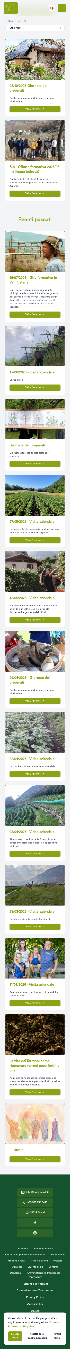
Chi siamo (22, 1249)
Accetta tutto (15, 1336)
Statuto (35, 1311)
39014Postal (37, 1212)
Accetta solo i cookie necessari (37, 1336)
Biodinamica (58, 1255)
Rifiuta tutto (57, 1336)
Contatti (53, 1267)
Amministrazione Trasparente (35, 1290)
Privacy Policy (35, 1297)
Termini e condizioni (35, 1284)
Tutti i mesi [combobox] (14, 28)
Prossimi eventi (16, 1261)
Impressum (35, 1277)
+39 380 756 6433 (37, 1202)
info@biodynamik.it (37, 1192)
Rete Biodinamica (43, 1249)
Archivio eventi (39, 1261)
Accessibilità (35, 1304)
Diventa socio (35, 1267)
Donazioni (16, 1273)
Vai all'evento (33, 109)
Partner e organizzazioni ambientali (25, 1255)
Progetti (58, 1261)
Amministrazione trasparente (43, 1273)
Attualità (17, 1267)
